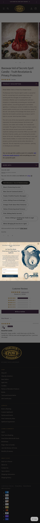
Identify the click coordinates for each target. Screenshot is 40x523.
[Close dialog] (38, 243)
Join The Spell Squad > (10, 275)
